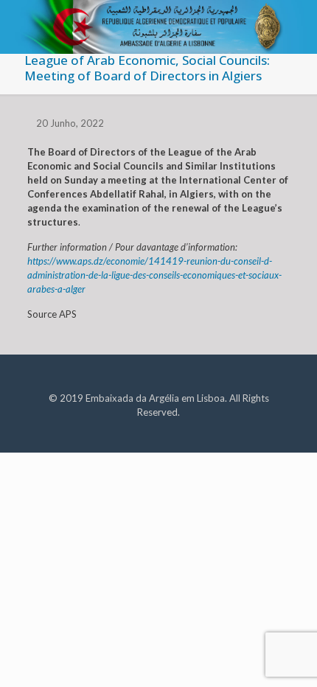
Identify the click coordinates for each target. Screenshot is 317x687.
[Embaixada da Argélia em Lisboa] (158, 18)
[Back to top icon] (286, 656)
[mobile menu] (297, 22)
